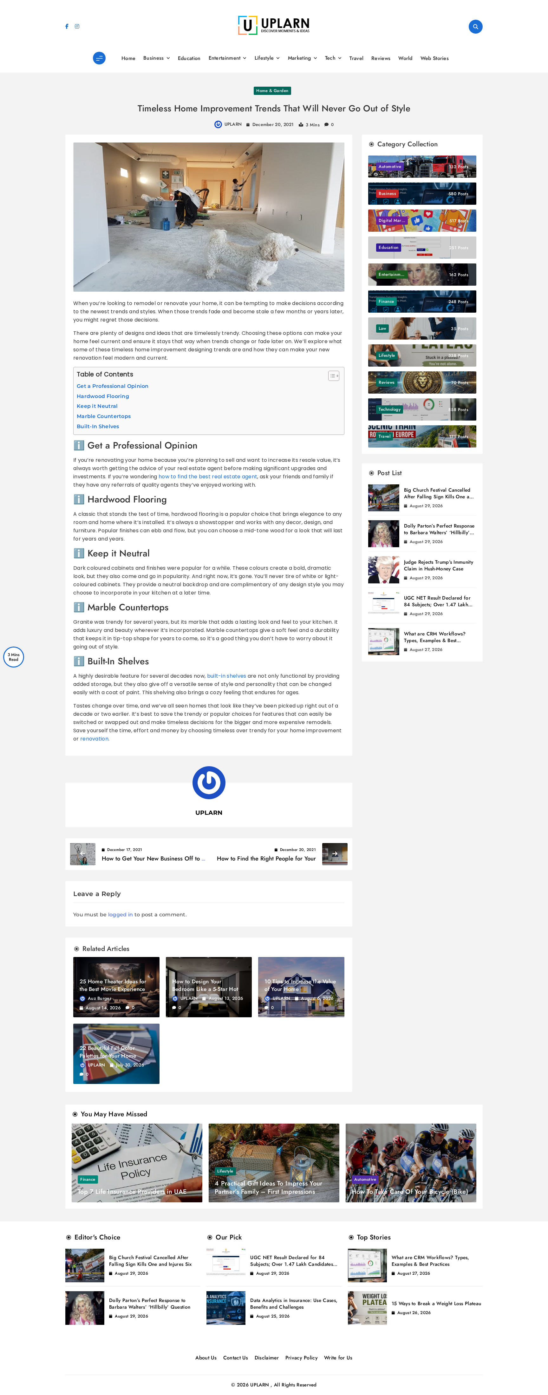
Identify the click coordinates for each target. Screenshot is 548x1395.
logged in (120, 915)
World (405, 58)
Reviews (380, 58)
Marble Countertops (104, 416)
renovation (94, 738)
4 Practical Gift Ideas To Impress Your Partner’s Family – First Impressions (268, 1187)
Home (128, 58)
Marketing (299, 58)
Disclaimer (267, 1357)
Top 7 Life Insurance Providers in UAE (132, 1191)
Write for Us (338, 1357)
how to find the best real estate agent (208, 476)
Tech (330, 58)
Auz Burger (99, 998)
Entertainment (225, 58)
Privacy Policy (301, 1357)
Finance (87, 1179)
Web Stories (435, 58)
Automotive (365, 1179)
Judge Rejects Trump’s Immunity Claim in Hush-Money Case (438, 565)
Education (189, 58)
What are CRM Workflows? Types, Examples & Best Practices (435, 640)
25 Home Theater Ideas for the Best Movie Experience (113, 985)
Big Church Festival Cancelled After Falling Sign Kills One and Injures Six (439, 497)
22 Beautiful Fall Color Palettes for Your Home (108, 1052)
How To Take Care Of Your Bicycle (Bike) (410, 1191)
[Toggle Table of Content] (330, 375)
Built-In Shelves (98, 426)
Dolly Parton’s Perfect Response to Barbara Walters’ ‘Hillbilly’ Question (439, 532)
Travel (356, 58)
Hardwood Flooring (103, 396)
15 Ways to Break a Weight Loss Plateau (436, 1303)
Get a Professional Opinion (113, 386)
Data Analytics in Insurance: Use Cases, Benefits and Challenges (293, 1304)
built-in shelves (226, 676)
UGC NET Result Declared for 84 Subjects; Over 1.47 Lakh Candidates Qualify (437, 605)
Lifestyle (264, 58)
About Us (206, 1357)
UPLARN (233, 124)
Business (153, 58)
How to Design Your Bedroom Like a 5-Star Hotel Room (207, 989)
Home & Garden (272, 91)
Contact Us (235, 1357)
